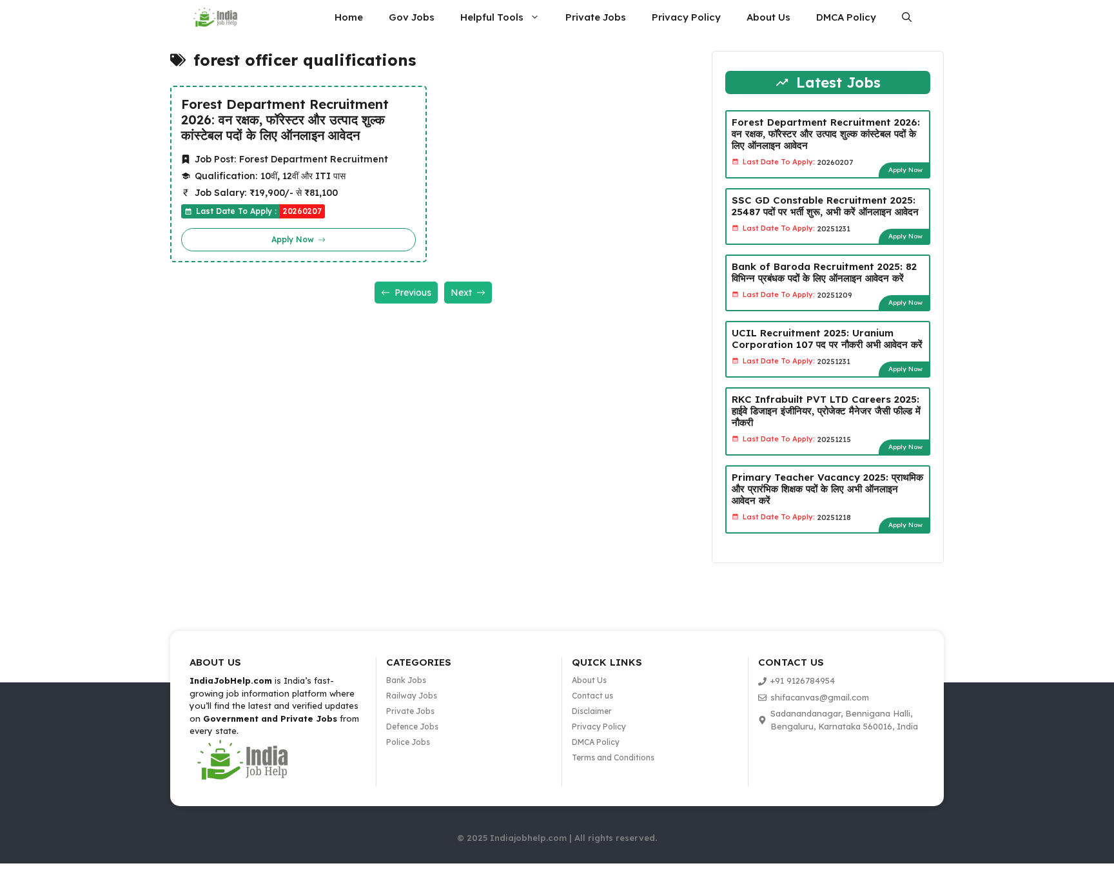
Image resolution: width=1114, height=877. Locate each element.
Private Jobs (595, 17)
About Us (768, 17)
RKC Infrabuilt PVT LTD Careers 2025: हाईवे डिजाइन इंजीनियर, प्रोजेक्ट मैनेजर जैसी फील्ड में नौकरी (826, 411)
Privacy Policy (686, 17)
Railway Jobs (411, 695)
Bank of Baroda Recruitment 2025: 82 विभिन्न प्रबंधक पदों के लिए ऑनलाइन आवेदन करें (824, 272)
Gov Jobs (412, 17)
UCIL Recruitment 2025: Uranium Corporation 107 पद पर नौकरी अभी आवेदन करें (827, 339)
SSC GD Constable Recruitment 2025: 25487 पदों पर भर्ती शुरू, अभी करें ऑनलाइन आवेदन (825, 206)
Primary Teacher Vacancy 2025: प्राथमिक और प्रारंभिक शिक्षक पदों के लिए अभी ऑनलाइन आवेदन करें (827, 488)
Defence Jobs (412, 726)
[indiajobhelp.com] (216, 17)
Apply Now (905, 170)
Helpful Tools (491, 17)
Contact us (592, 695)
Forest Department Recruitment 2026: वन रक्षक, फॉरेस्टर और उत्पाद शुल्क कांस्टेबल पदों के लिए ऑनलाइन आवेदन (285, 120)
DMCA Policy (846, 17)
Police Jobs (408, 742)
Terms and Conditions (613, 757)
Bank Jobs (406, 680)
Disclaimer (592, 711)
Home (349, 17)
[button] (906, 17)
